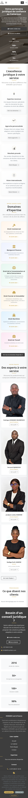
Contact (14, 750)
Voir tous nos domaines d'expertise (12, 354)
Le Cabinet (14, 744)
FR (22, 2)
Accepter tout (8, 792)
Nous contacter (14, 642)
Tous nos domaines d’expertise (14, 759)
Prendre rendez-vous (14, 28)
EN (26, 2)
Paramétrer (14, 795)
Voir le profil (13, 424)
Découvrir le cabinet (14, 33)
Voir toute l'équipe (8, 578)
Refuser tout (19, 792)
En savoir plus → (14, 236)
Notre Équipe (14, 747)
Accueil (14, 741)
